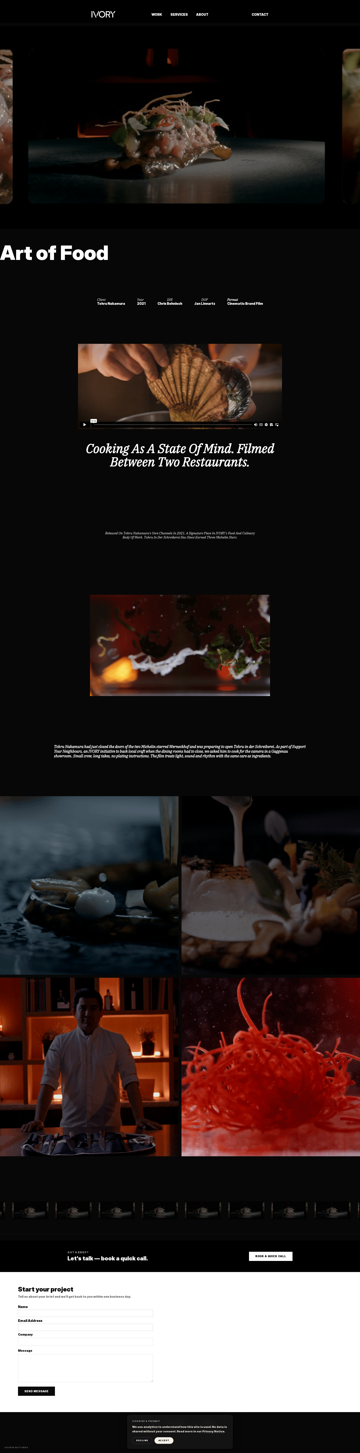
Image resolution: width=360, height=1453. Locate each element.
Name (23, 1307)
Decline (142, 1440)
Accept (164, 1440)
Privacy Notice (213, 1431)
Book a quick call (270, 1256)
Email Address (30, 1321)
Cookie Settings (16, 1447)
